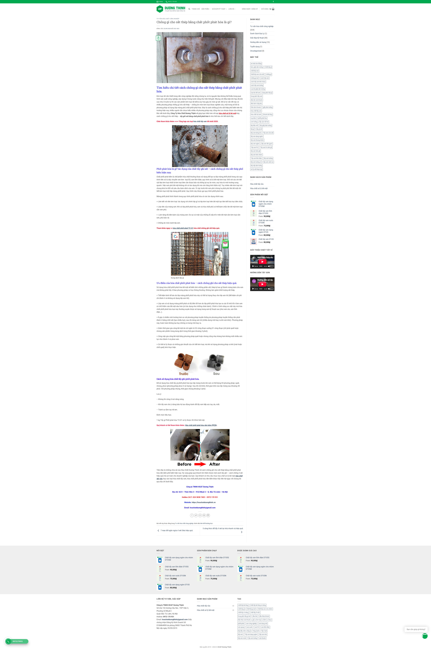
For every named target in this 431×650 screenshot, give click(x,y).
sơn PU (257, 627)
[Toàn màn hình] (272, 266)
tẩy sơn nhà (263, 634)
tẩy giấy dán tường (266, 125)
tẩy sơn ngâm (255, 144)
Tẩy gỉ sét (256, 631)
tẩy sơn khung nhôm (257, 140)
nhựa (270, 620)
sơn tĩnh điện (265, 627)
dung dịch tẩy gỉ (267, 92)
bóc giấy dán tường (257, 67)
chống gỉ (268, 74)
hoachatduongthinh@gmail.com (175, 619)
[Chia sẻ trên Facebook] (192, 515)
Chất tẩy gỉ (268, 67)
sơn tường (254, 122)
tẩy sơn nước (242, 638)
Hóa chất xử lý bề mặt (259, 188)
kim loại (258, 620)
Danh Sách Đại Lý (257, 33)
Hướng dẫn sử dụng (258, 42)
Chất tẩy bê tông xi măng (258, 605)
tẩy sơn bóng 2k (256, 133)
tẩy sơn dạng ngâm (257, 136)
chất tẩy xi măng (243, 612)
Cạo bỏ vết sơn (255, 92)
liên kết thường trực (206, 523)
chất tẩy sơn (255, 71)
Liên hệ (231, 9)
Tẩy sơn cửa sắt (268, 133)
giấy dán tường (267, 107)
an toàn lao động (256, 63)
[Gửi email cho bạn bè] (200, 515)
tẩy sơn (240, 634)
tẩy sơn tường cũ (256, 162)
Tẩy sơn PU (254, 147)
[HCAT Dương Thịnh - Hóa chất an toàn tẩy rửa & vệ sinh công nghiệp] (171, 9)
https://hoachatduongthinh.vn (204, 502)
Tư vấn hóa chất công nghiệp (168, 18)
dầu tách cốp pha (256, 103)
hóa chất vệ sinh (256, 114)
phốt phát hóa (262, 118)
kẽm (264, 620)
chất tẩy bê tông (243, 605)
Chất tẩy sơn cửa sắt (257, 74)
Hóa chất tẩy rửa (256, 184)
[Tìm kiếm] (189, 9)
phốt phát (241, 623)
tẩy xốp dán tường (256, 165)
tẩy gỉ (252, 129)
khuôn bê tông (267, 114)
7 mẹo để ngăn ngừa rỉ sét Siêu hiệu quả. (176, 530)
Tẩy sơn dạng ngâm (251, 634)
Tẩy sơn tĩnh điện (256, 158)
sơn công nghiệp (251, 623)
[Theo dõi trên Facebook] (273, 1)
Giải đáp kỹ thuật (218, 9)
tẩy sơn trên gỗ (255, 151)
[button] (250, 9)
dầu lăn (255, 616)
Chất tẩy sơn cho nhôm (265, 609)
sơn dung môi (263, 623)
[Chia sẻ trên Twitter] (196, 515)
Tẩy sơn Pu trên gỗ (266, 147)
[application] (262, 262)
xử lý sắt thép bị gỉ (256, 169)
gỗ (253, 620)
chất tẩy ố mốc (255, 612)
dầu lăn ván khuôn (256, 100)
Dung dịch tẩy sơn (256, 96)
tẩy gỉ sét (259, 129)
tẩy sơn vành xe (268, 162)
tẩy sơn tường (268, 158)
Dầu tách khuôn (256, 107)
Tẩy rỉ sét (264, 631)
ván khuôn (262, 638)
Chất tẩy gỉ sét (251, 609)
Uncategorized (256, 51)
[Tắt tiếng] (269, 266)
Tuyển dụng (254, 47)
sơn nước (250, 627)
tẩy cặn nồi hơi (263, 122)
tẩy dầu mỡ (254, 125)
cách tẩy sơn (265, 78)
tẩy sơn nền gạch (267, 144)
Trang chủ (196, 9)
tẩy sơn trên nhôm (256, 155)
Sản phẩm (205, 9)
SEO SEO (176, 28)
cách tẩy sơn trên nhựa (258, 81)
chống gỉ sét (255, 78)
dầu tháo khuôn (264, 616)
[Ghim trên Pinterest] (204, 515)
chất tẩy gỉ (241, 609)
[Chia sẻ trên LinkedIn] (208, 515)
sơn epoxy (241, 627)
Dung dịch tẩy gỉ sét (244, 616)
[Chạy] (253, 266)
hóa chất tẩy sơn (200, 121)
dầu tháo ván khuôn (244, 620)
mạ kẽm (253, 118)
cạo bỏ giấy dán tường (258, 89)
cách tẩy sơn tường (257, 85)
